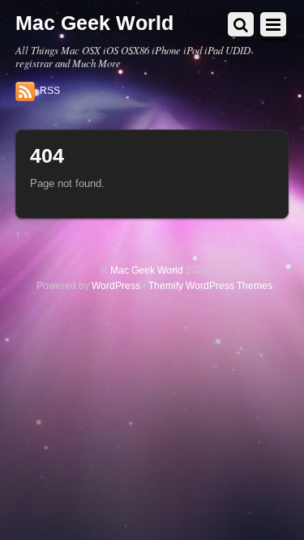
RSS (50, 90)
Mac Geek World (146, 270)
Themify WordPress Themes (210, 285)
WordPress (116, 285)
